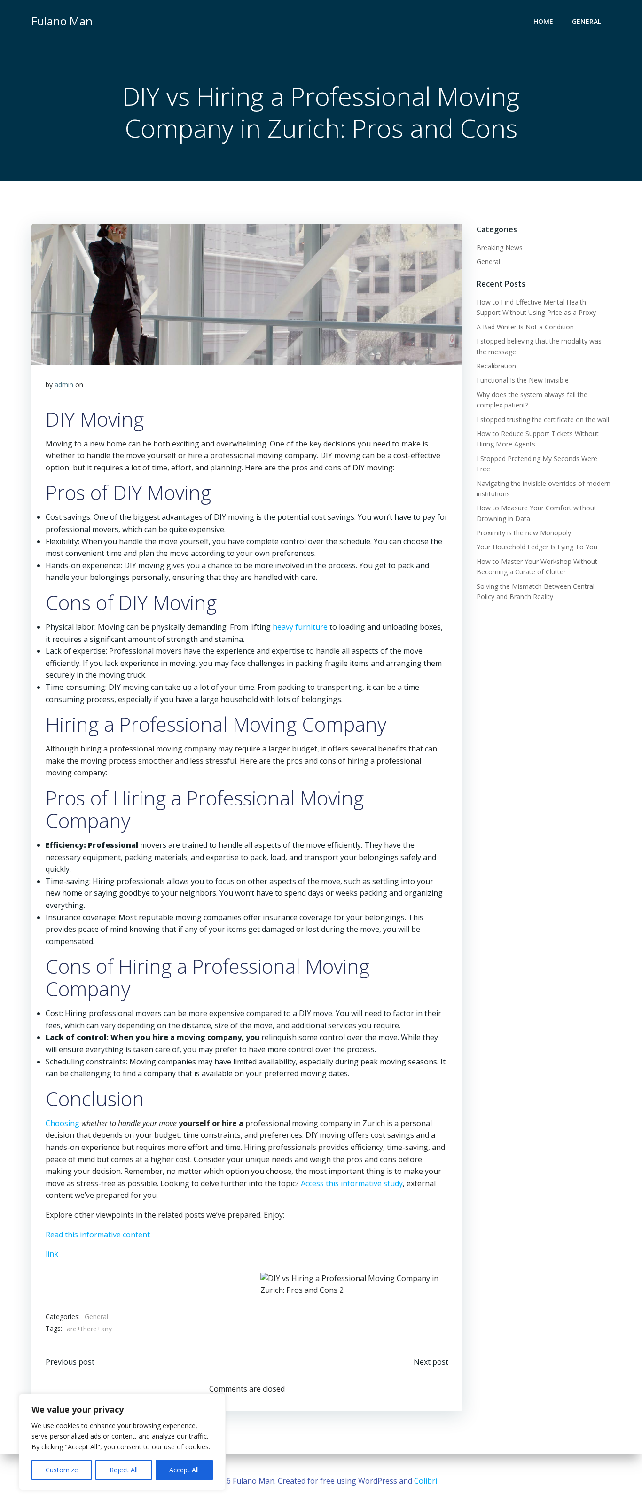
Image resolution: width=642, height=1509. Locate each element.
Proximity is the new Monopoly (524, 532)
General (586, 21)
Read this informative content (98, 1234)
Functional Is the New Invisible (523, 379)
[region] (122, 1442)
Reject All (124, 1469)
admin (64, 384)
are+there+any (89, 1328)
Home (543, 21)
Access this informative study (352, 1183)
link (52, 1254)
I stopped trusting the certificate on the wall (543, 419)
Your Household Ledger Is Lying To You (537, 546)
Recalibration (496, 365)
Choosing (62, 1123)
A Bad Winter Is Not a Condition (525, 326)
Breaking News (500, 247)
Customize (62, 1469)
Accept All (184, 1469)
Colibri (425, 1481)
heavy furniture (300, 627)
